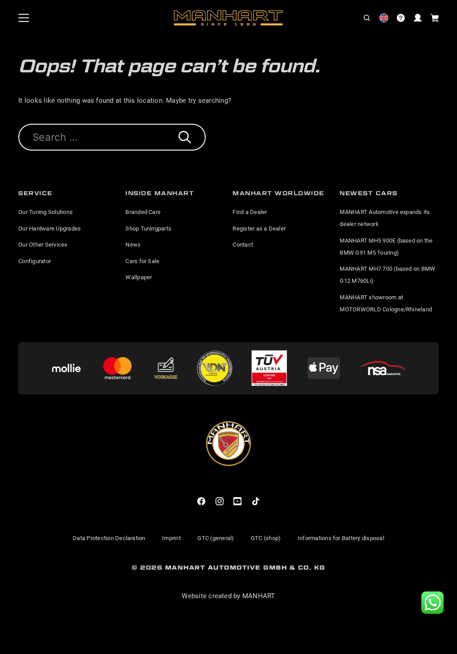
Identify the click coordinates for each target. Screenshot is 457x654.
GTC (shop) (266, 538)
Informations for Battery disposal (341, 538)
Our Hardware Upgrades (49, 228)
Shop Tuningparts (148, 228)
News (133, 244)
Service (35, 193)
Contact (243, 244)
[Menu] (23, 18)
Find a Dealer (250, 212)
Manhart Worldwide (278, 193)
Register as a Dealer (259, 228)
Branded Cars (143, 212)
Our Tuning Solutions (45, 212)
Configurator (34, 261)
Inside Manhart (159, 193)
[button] (367, 18)
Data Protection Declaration (109, 538)
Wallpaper (138, 277)
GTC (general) (215, 538)
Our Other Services (42, 244)
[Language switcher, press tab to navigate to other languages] (384, 18)
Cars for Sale (142, 261)
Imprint (171, 538)
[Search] (184, 137)
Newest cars (369, 193)
